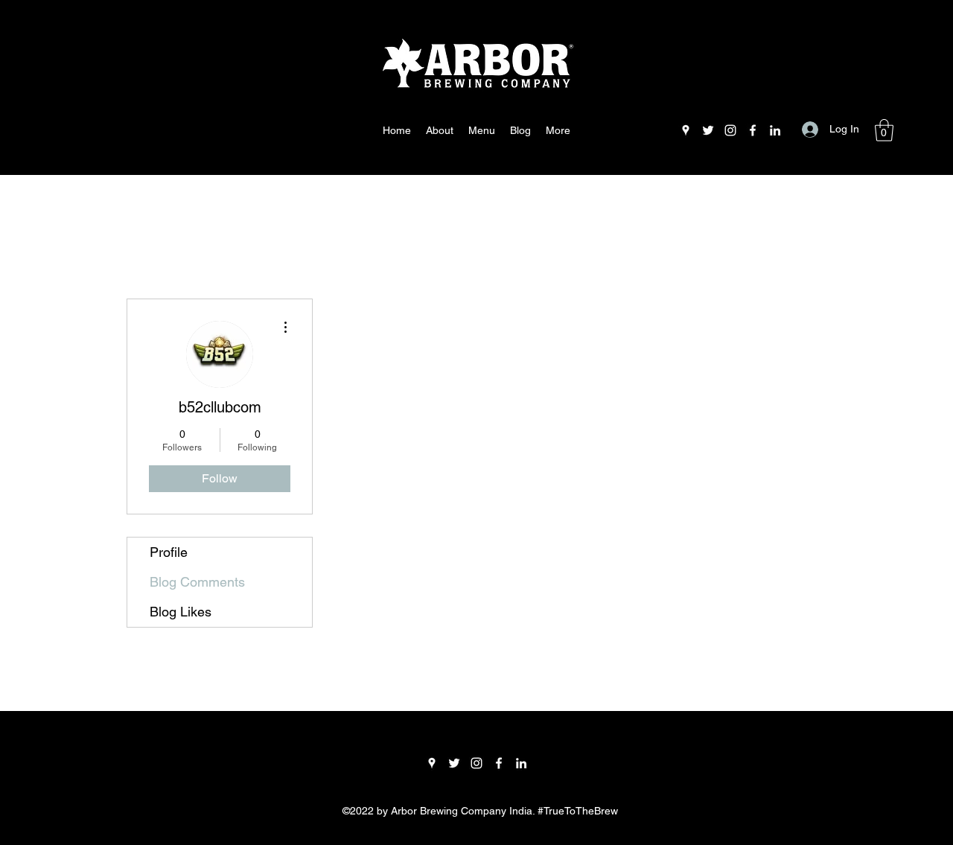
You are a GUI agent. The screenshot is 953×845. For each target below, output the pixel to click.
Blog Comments (197, 582)
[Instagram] (730, 130)
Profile (169, 552)
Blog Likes (180, 611)
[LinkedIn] (775, 130)
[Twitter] (708, 130)
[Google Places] (685, 130)
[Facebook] (752, 130)
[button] (884, 130)
